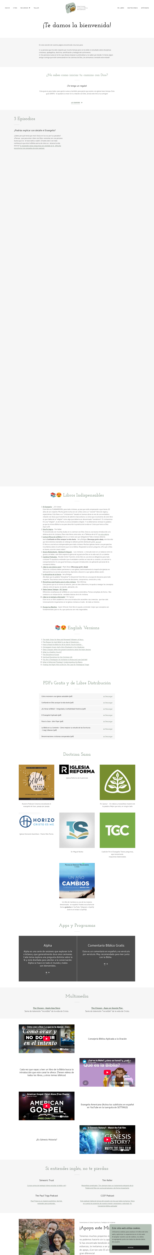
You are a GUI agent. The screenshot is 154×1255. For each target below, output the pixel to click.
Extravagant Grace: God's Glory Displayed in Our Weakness (63, 647)
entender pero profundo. (47, 1203)
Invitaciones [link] (132, 8)
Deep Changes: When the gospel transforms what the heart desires (67, 649)
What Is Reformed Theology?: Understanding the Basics (62, 662)
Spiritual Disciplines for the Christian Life (57, 657)
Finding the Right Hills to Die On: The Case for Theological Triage (66, 665)
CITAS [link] (15, 8)
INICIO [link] (7, 8)
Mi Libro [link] (121, 8)
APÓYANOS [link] (145, 8)
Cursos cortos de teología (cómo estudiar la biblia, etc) (46, 1185)
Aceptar (130, 1247)
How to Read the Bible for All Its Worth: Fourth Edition (63, 644)
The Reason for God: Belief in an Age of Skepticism (61, 642)
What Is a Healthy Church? (52, 652)
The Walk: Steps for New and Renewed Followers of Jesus (63, 639)
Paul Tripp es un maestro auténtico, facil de (47, 1201)
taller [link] (36, 8)
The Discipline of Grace (51, 654)
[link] (77, 8)
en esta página (103, 534)
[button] (25, 8)
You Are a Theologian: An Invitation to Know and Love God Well (65, 659)
